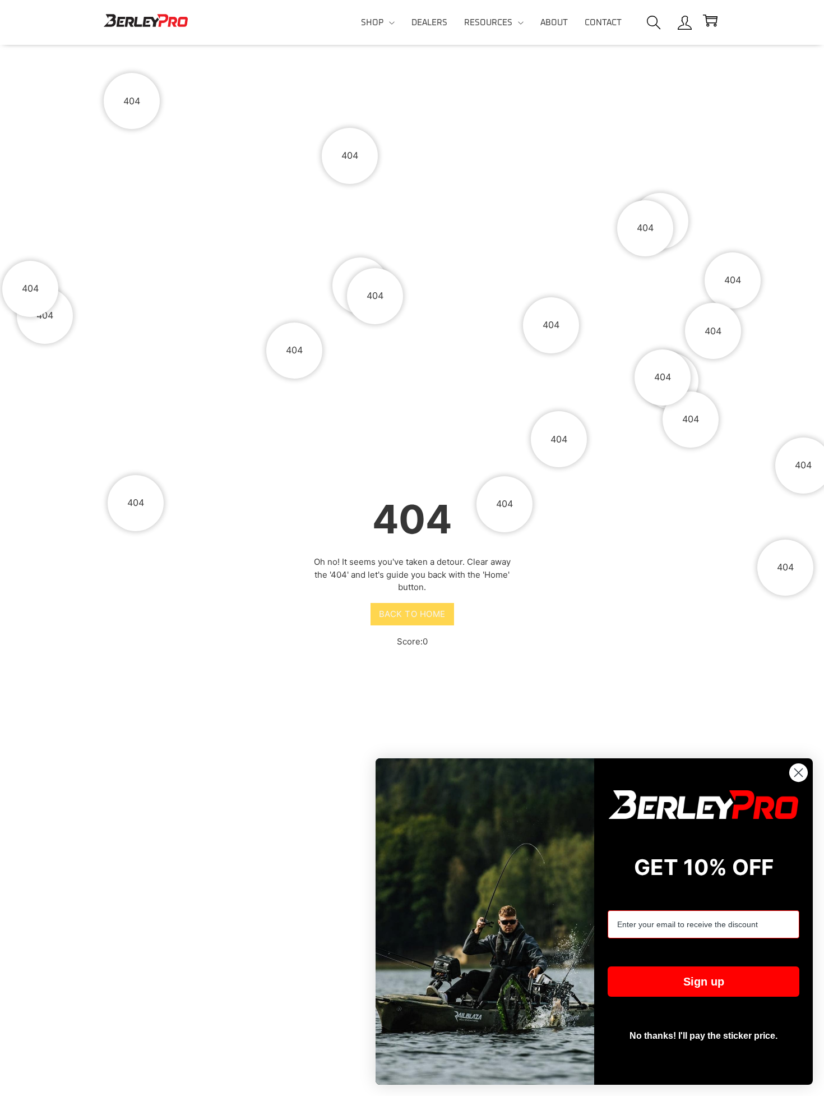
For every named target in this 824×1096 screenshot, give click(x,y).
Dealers (429, 23)
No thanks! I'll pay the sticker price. (703, 1035)
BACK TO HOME (412, 614)
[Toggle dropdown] (392, 23)
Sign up (703, 981)
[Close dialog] (798, 772)
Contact (603, 23)
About (554, 23)
